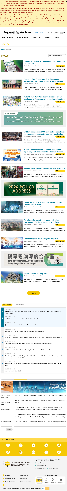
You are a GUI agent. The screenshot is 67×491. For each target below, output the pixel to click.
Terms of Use (24, 485)
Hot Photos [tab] (19, 305)
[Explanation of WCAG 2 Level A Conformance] (45, 488)
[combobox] (57, 55)
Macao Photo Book (10, 485)
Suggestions (24, 475)
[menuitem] (11, 37)
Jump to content (38, 33)
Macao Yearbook (10, 481)
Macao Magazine (10, 478)
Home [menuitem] (4, 37)
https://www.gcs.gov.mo (43, 463)
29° (58, 33)
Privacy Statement (25, 481)
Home (3, 49)
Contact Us (23, 478)
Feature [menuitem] (47, 37)
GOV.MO (7, 475)
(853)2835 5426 (53, 468)
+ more (62, 429)
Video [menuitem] (26, 37)
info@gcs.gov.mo (41, 465)
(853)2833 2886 (41, 468)
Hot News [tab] (7, 305)
